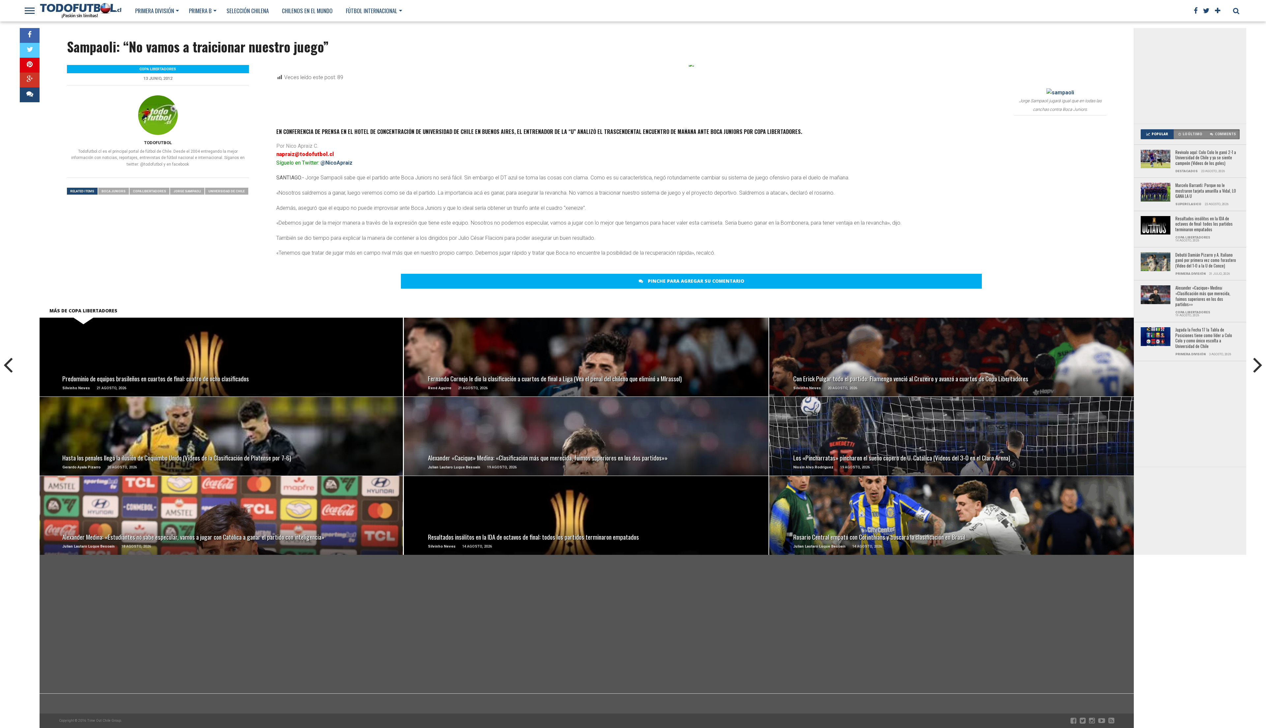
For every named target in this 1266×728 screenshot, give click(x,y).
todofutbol (158, 142)
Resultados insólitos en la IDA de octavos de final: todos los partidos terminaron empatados (1204, 224)
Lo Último (1192, 134)
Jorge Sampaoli (187, 191)
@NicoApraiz (336, 163)
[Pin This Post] (30, 65)
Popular (1160, 134)
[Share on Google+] (30, 80)
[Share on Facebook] (30, 35)
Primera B (200, 11)
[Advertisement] (1190, 76)
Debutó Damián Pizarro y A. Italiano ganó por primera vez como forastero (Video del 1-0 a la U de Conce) (1205, 260)
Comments (1225, 134)
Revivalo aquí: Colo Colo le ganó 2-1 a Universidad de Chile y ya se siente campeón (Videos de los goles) (1205, 158)
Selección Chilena (247, 11)
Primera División (154, 11)
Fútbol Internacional (371, 11)
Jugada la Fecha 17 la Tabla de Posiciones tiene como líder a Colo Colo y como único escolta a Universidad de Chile (1203, 338)
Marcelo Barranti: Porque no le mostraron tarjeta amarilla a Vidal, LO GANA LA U (1205, 191)
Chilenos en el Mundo (307, 11)
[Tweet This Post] (30, 50)
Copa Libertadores (149, 191)
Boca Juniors (114, 191)
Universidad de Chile (226, 191)
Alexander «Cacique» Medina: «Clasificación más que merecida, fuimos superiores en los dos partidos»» (1202, 296)
